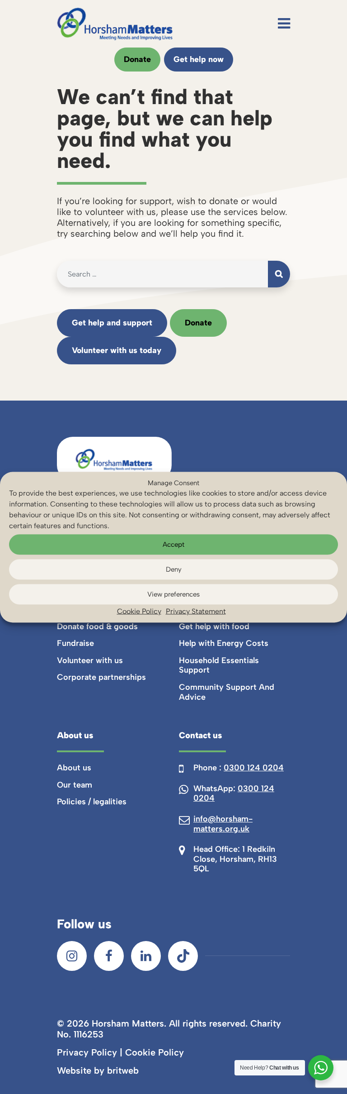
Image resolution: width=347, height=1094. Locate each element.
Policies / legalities (92, 802)
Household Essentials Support (219, 665)
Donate (137, 59)
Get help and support (112, 323)
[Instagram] (72, 956)
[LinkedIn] (146, 956)
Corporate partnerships (101, 677)
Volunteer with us (90, 660)
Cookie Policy (139, 611)
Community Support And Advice (226, 692)
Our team (74, 785)
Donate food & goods (97, 626)
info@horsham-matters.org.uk (223, 824)
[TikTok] (183, 956)
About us (74, 768)
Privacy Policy (87, 1052)
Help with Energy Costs (223, 643)
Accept (173, 544)
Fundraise (75, 643)
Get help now (199, 59)
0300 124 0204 (254, 768)
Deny (174, 569)
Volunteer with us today (116, 350)
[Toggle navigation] (284, 23)
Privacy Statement (196, 611)
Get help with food (214, 626)
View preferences (173, 594)
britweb (123, 1070)
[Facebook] (109, 956)
